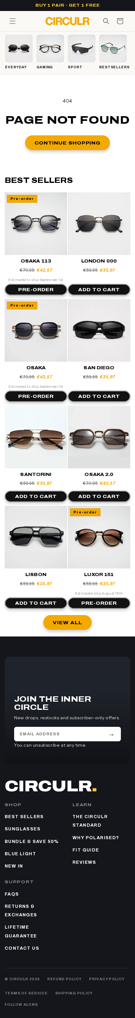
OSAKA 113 (36, 261)
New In (14, 866)
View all (67, 622)
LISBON (35, 575)
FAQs (12, 894)
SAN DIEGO (99, 368)
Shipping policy (74, 993)
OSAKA (36, 368)
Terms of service (26, 993)
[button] (12, 21)
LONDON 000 (99, 261)
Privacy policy (107, 979)
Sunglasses (22, 829)
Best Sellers (24, 816)
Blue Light (20, 853)
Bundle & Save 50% (32, 841)
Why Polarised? (96, 837)
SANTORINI (35, 474)
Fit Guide (86, 850)
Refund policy (64, 979)
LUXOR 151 (99, 575)
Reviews (84, 862)
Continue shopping (67, 142)
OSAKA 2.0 (98, 474)
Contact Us (22, 948)
